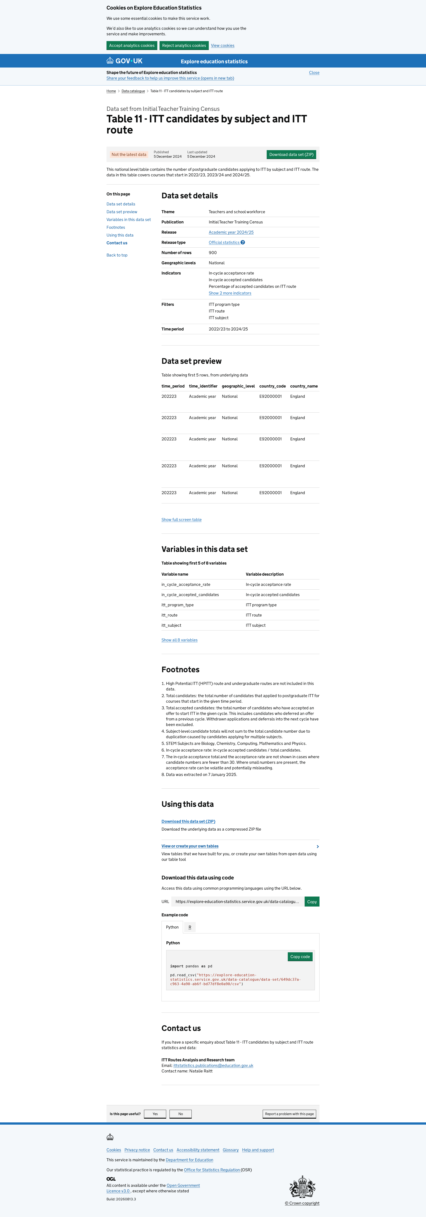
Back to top (117, 255)
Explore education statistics (214, 61)
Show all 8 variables (180, 639)
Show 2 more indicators (230, 293)
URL (165, 901)
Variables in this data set (128, 219)
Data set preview (121, 211)
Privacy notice (137, 1149)
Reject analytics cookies (184, 45)
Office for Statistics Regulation (212, 1169)
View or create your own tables (190, 846)
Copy (312, 901)
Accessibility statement (198, 1149)
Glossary (231, 1149)
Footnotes (115, 227)
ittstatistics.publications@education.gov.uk (213, 1065)
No (185, 1114)
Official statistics (227, 242)
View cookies (223, 45)
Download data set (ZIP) (291, 154)
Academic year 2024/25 (231, 232)
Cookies (113, 1149)
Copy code (300, 956)
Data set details (120, 204)
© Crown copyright (302, 1203)
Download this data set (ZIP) (188, 821)
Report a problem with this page (289, 1114)
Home (111, 91)
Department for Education (189, 1159)
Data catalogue (133, 91)
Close (314, 72)
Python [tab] (172, 927)
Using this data (120, 235)
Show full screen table (182, 519)
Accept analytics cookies (132, 45)
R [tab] (190, 927)
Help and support (258, 1149)
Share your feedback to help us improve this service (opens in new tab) (170, 78)
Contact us (116, 242)
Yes (159, 1114)
